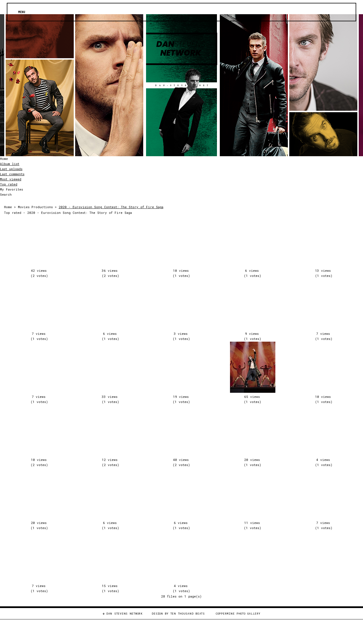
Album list (9, 164)
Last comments (12, 174)
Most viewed (10, 179)
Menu (21, 12)
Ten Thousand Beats (187, 613)
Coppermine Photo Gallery (238, 613)
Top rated (8, 184)
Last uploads (11, 169)
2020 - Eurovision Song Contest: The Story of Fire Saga (111, 207)
